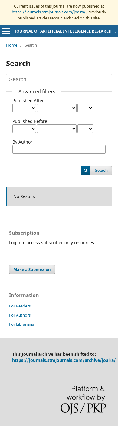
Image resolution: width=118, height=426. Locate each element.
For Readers (20, 306)
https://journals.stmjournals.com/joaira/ (49, 12)
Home (11, 45)
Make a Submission (32, 269)
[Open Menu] (6, 31)
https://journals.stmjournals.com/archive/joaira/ (64, 360)
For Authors (20, 315)
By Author (22, 142)
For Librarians (21, 324)
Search (101, 170)
